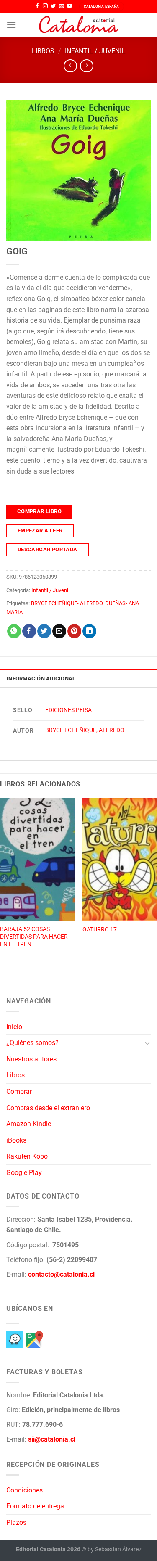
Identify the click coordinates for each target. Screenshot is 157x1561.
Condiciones (24, 1490)
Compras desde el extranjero (48, 1108)
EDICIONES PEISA (68, 710)
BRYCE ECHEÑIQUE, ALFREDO (84, 730)
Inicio (14, 1027)
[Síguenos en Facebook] (37, 6)
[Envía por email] (59, 631)
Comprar (19, 1091)
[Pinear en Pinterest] (74, 631)
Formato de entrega (35, 1506)
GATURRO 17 (99, 929)
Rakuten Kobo (27, 1156)
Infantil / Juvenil (95, 51)
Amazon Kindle (28, 1124)
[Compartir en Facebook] (29, 631)
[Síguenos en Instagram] (45, 6)
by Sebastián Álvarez (115, 1549)
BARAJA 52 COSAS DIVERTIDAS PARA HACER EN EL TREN (34, 936)
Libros (43, 51)
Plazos (16, 1523)
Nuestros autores (31, 1059)
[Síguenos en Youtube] (69, 6)
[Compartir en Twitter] (44, 631)
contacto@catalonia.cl (61, 1274)
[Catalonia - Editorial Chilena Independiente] (79, 24)
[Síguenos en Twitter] (53, 6)
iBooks (16, 1140)
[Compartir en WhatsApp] (14, 631)
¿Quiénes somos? (32, 1043)
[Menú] (11, 24)
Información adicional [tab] (41, 678)
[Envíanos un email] (61, 6)
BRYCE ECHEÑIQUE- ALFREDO (67, 603)
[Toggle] (147, 1043)
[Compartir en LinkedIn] (89, 631)
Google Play (24, 1173)
